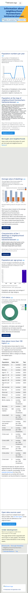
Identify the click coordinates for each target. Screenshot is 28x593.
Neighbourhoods (8, 133)
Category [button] (5, 359)
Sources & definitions (9, 524)
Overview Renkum (8, 551)
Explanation (6, 228)
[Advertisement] (14, 37)
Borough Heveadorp (17, 546)
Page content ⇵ (20, 20)
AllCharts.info (5, 546)
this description (17, 517)
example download (7, 472)
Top (17, 551)
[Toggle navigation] (20, 3)
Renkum (4, 145)
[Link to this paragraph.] (3, 55)
